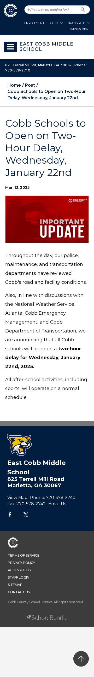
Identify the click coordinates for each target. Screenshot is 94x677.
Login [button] (53, 23)
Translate (76, 23)
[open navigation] (10, 47)
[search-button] (83, 9)
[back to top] (81, 659)
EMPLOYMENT (79, 29)
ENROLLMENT (34, 23)
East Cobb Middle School (46, 47)
